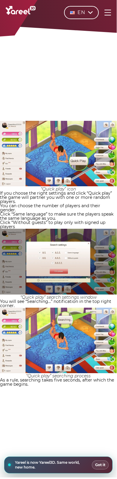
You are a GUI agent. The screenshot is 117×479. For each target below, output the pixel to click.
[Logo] (21, 13)
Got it (100, 465)
